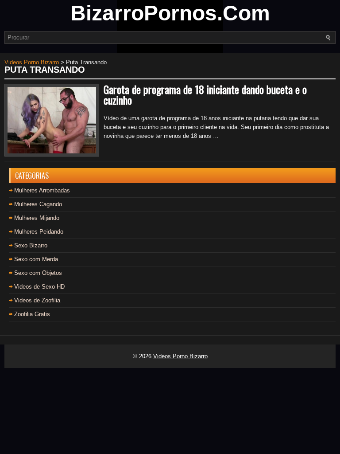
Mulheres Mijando (36, 218)
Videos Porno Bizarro (180, 356)
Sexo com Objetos (38, 273)
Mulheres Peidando (38, 231)
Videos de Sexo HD (39, 286)
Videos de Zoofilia (37, 300)
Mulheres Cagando (38, 204)
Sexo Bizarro (30, 245)
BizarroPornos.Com (170, 13)
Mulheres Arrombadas (42, 190)
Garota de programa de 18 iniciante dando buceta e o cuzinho (205, 94)
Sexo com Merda (36, 259)
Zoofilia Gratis (32, 314)
